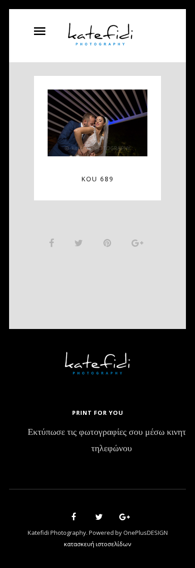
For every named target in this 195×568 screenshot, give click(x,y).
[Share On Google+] (139, 242)
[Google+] (121, 518)
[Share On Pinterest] (108, 242)
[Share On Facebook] (53, 242)
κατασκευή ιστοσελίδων (97, 544)
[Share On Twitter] (80, 242)
